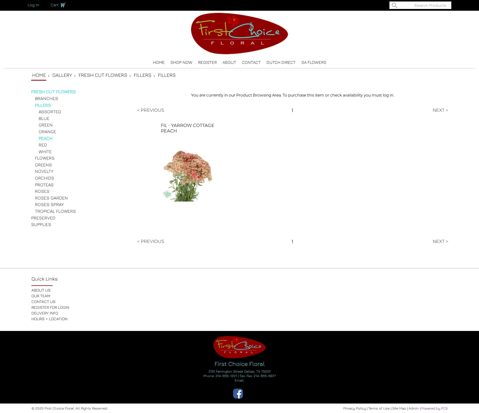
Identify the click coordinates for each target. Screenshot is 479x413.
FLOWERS (45, 158)
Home (39, 75)
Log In (33, 4)
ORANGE (47, 131)
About (229, 62)
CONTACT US (43, 301)
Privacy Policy (355, 408)
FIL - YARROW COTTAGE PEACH (187, 128)
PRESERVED (43, 217)
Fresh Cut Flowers (103, 75)
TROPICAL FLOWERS (55, 211)
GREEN (46, 124)
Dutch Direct (281, 62)
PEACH (46, 138)
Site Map (399, 408)
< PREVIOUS (150, 110)
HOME (159, 62)
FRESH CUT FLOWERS (53, 91)
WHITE (45, 151)
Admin (414, 408)
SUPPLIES (41, 224)
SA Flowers (313, 62)
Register (207, 62)
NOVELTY (44, 171)
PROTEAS (44, 184)
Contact (251, 62)
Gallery (62, 75)
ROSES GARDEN (51, 198)
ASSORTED (50, 111)
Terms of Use (379, 408)
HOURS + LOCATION (49, 318)
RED (43, 144)
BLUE (44, 118)
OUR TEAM (40, 296)
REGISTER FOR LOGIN (50, 307)
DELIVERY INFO (44, 313)
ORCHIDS (44, 178)
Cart (55, 4)
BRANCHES (46, 98)
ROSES (42, 191)
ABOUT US (41, 290)
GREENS (43, 164)
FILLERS (43, 105)
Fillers (142, 75)
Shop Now (181, 62)
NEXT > (440, 110)
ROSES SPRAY (49, 204)
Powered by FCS (434, 408)
